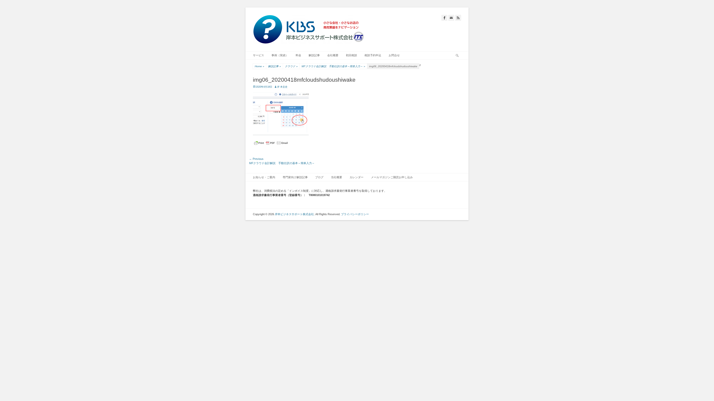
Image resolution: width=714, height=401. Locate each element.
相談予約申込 (372, 55)
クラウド (291, 66)
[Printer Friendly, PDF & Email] (271, 143)
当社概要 (336, 177)
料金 (298, 55)
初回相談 (351, 55)
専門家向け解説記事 (295, 177)
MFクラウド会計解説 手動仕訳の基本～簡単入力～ (333, 66)
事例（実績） (279, 55)
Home (259, 66)
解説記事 (314, 55)
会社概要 (332, 55)
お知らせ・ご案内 (264, 177)
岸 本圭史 (282, 86)
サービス (258, 55)
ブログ (319, 177)
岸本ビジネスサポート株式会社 (294, 214)
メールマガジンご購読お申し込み (392, 177)
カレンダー (357, 177)
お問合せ (394, 55)
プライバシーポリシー (355, 214)
